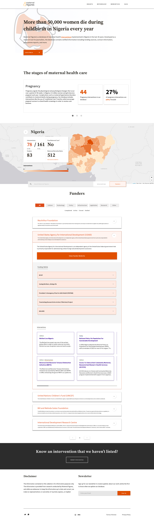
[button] (89, 4)
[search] (31, 184)
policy (108, 100)
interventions (66, 37)
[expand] (113, 275)
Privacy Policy (126, 515)
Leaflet (134, 183)
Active (75, 210)
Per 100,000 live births (52, 159)
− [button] (151, 180)
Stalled (87, 210)
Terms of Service (111, 515)
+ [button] (151, 177)
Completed (68, 210)
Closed (81, 210)
